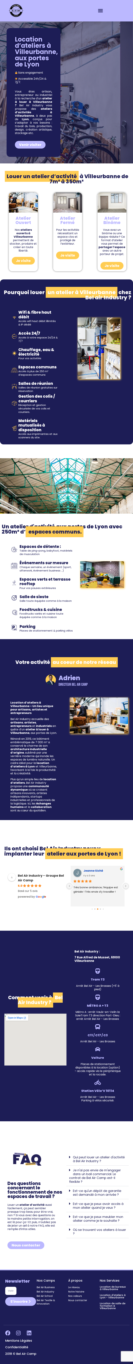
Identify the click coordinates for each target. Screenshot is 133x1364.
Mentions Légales (18, 1340)
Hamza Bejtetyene (97, 871)
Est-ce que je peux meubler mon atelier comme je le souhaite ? (98, 1219)
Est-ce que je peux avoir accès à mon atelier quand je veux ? (98, 1206)
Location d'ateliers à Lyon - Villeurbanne (113, 1296)
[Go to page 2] (97, 909)
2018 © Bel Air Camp (20, 1354)
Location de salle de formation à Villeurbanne (112, 1306)
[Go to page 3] (100, 909)
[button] (100, 11)
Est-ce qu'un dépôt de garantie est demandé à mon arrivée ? (97, 1193)
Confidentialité (16, 1347)
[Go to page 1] (94, 909)
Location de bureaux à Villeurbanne (113, 1288)
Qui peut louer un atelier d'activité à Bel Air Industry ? (99, 1159)
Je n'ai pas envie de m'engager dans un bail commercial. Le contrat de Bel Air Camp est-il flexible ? (95, 1176)
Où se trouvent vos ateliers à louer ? (99, 1232)
